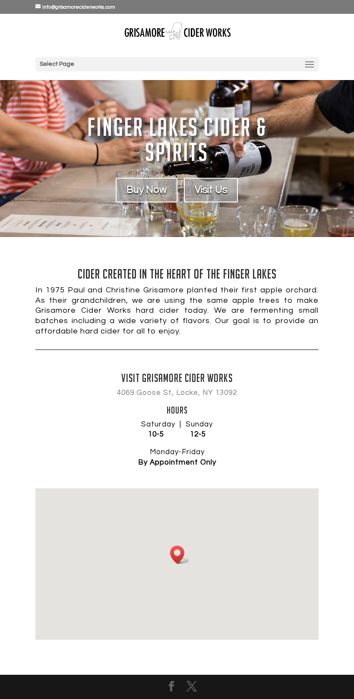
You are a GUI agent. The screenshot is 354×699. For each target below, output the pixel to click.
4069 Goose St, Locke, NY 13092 (177, 393)
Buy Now (146, 190)
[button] (180, 555)
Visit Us (211, 190)
